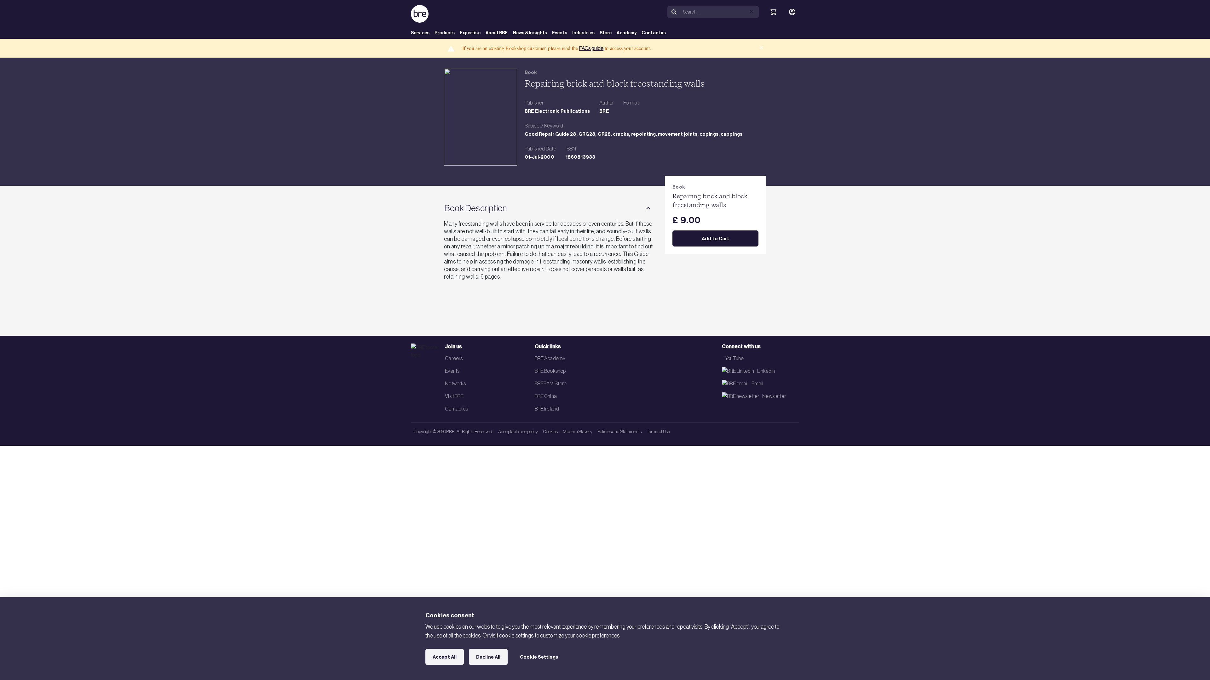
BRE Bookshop (550, 371)
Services (420, 33)
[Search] (674, 12)
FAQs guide (591, 48)
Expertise (470, 33)
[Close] (761, 47)
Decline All (488, 657)
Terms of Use (658, 431)
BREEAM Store (551, 383)
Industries (583, 33)
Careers (454, 358)
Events (559, 33)
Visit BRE (454, 396)
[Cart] (773, 12)
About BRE (497, 33)
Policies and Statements (619, 431)
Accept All (445, 657)
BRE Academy (550, 358)
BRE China (546, 396)
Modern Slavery (577, 431)
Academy (627, 33)
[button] (751, 12)
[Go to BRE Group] (420, 14)
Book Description (475, 208)
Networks (455, 383)
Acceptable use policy (518, 431)
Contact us (654, 33)
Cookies (550, 431)
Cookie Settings (539, 657)
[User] (792, 12)
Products (445, 33)
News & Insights (530, 33)
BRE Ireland (547, 408)
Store (606, 33)
